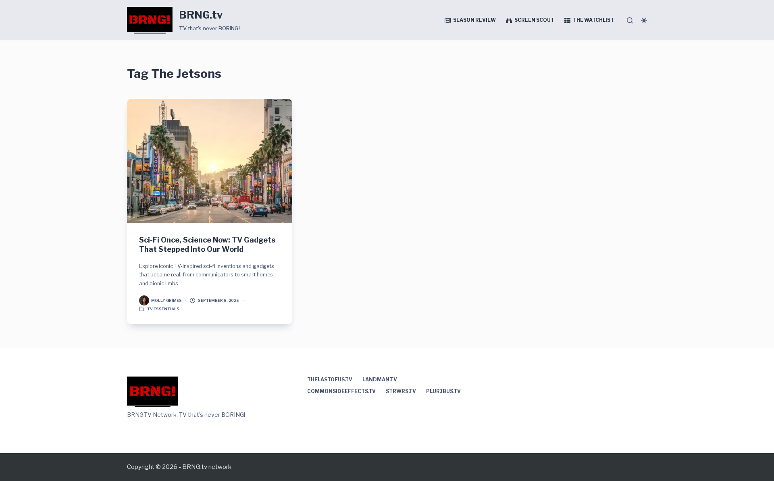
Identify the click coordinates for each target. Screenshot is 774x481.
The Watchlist (593, 20)
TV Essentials (163, 309)
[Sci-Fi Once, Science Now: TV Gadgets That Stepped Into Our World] (209, 161)
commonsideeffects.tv (341, 391)
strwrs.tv (401, 391)
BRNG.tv (201, 15)
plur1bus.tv (443, 391)
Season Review (474, 20)
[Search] (630, 20)
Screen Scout (534, 20)
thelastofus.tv (329, 379)
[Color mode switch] (644, 20)
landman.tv (379, 379)
